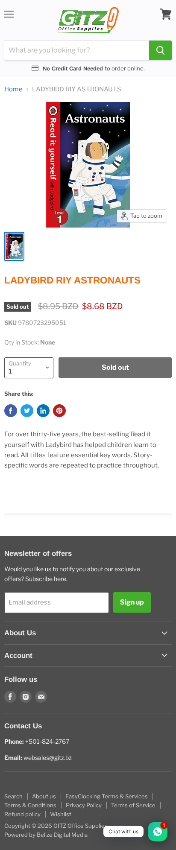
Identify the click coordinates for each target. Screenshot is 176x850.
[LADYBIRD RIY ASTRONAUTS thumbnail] (14, 246)
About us (44, 796)
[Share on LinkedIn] (43, 410)
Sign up (132, 602)
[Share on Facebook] (10, 410)
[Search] (160, 50)
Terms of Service (133, 805)
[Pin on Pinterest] (59, 410)
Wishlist (60, 814)
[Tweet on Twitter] (27, 410)
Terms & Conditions (30, 805)
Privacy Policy (84, 805)
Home (13, 89)
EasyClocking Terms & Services (106, 796)
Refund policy (22, 814)
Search (13, 796)
